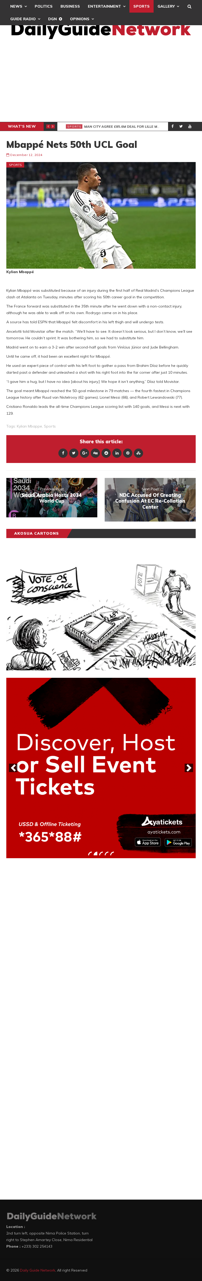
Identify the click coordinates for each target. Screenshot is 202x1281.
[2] (95, 853)
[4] (106, 853)
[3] (101, 853)
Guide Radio (23, 19)
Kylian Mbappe (29, 426)
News (16, 6)
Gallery (166, 6)
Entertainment (104, 6)
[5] (112, 853)
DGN (52, 19)
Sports (141, 6)
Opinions (79, 19)
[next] (189, 768)
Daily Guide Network (37, 1270)
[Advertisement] (101, 82)
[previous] (13, 768)
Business (70, 6)
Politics (44, 6)
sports (50, 426)
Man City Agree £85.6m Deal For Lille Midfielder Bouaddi (141, 126)
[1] (90, 853)
